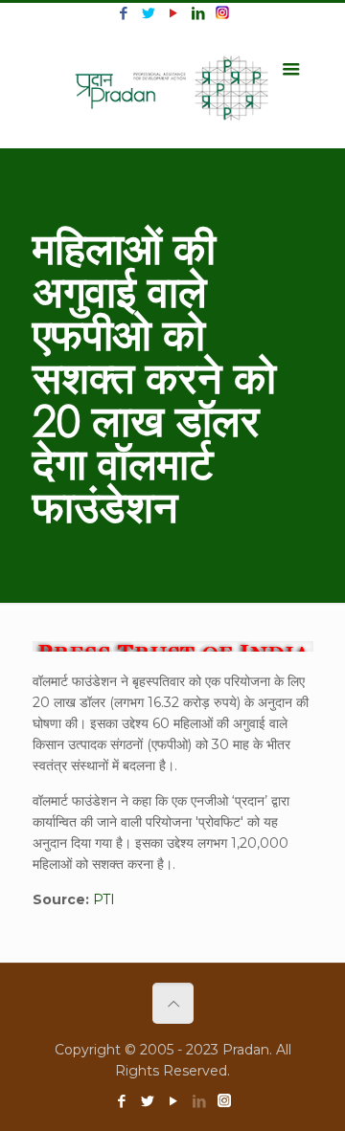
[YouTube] (173, 13)
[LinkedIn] (198, 13)
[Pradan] (173, 86)
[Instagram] (222, 13)
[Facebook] (123, 13)
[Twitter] (148, 13)
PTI (104, 899)
